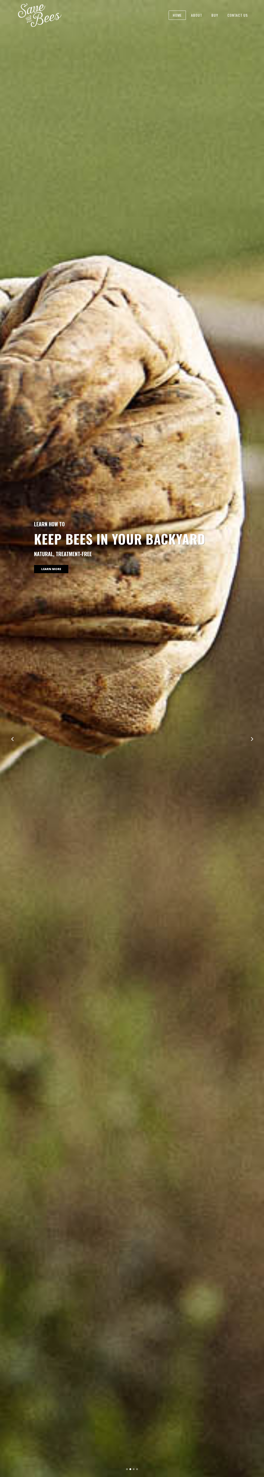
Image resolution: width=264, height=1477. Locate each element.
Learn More (51, 577)
